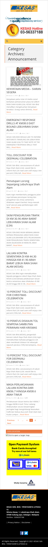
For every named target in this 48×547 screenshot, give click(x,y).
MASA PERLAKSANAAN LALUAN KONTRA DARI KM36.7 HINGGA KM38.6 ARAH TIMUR (21, 389)
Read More (16, 147)
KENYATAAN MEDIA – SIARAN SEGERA (24, 90)
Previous (11, 420)
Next (9, 423)
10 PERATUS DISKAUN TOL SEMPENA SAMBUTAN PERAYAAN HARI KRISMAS (22, 324)
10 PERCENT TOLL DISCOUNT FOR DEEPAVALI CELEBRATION (24, 359)
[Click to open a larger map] (18, 435)
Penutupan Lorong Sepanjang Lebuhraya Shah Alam (23, 184)
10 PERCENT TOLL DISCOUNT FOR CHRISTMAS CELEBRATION (24, 295)
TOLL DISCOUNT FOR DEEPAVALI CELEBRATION (22, 156)
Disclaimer (26, 522)
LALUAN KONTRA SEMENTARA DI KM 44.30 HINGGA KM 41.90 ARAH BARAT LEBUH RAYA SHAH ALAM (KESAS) (22, 259)
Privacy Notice (14, 522)
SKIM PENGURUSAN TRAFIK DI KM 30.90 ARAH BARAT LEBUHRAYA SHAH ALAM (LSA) (23, 220)
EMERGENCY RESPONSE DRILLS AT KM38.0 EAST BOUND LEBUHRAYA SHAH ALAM (22, 125)
